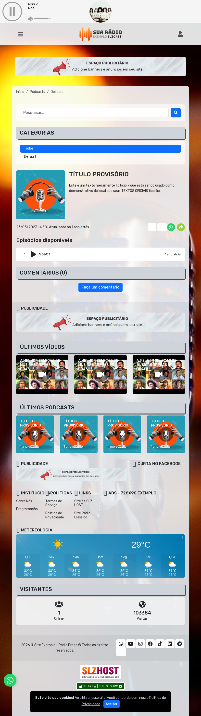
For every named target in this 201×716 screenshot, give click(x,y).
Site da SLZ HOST (83, 503)
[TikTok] (160, 644)
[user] (180, 34)
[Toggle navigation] (20, 34)
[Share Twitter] (161, 227)
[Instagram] (140, 644)
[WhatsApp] (121, 644)
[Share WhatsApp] (171, 227)
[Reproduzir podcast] (35, 254)
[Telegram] (179, 644)
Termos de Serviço (53, 503)
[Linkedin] (170, 644)
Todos (29, 148)
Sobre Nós (24, 501)
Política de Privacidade (54, 515)
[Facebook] (150, 644)
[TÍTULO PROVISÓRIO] (35, 434)
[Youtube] (131, 644)
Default (30, 156)
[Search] (176, 112)
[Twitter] (121, 652)
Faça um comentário (100, 287)
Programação (27, 509)
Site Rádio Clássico (82, 515)
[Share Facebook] (151, 227)
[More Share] (181, 227)
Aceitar (111, 704)
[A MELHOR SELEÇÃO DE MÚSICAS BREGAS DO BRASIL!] (42, 374)
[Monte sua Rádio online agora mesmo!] (100, 672)
